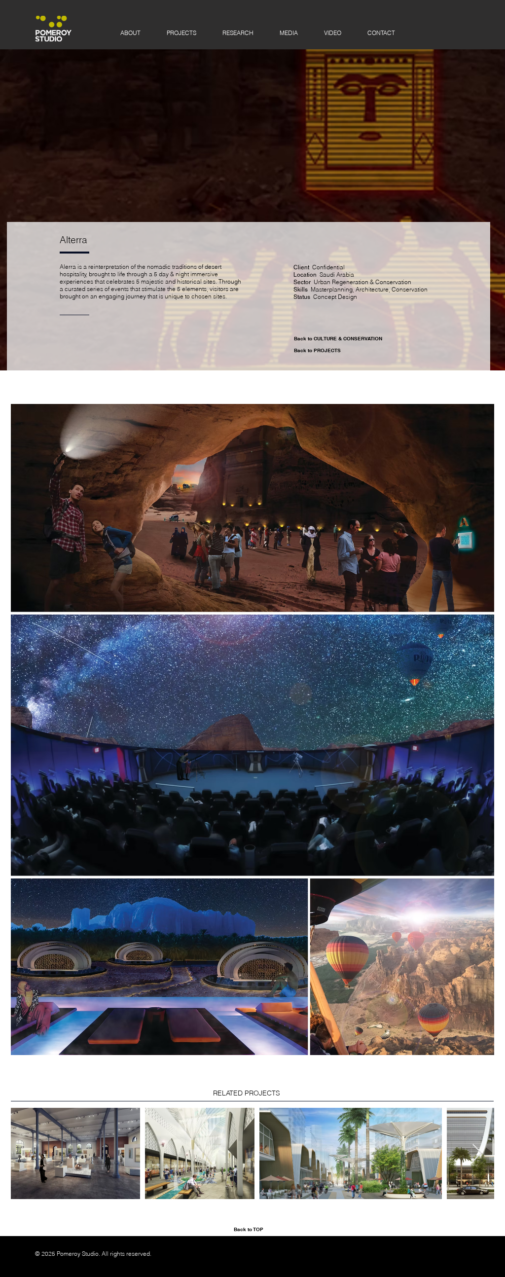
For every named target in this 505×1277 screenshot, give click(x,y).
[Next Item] (477, 1153)
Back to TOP (248, 1229)
